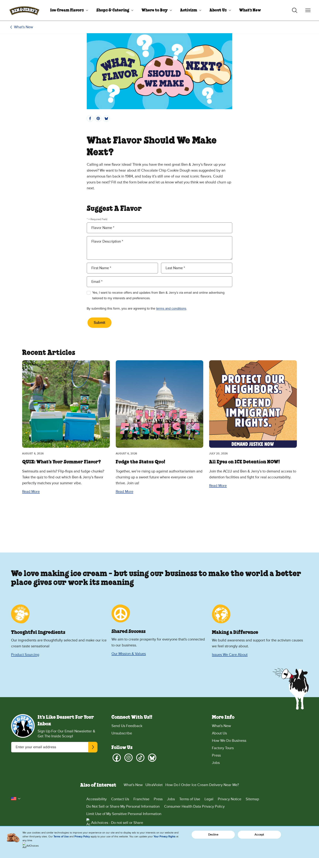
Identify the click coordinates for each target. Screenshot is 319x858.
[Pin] (98, 118)
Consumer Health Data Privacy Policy (194, 806)
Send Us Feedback (127, 726)
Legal (209, 799)
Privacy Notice (229, 799)
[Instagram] (128, 757)
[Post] (106, 118)
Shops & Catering (112, 10)
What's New (250, 10)
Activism (188, 10)
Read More (31, 491)
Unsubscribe (122, 733)
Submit (99, 322)
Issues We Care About (230, 654)
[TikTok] (140, 757)
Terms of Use (189, 799)
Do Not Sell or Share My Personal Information (123, 806)
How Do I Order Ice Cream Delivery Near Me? (202, 785)
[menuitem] (68, 10)
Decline (213, 834)
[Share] (90, 118)
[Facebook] (117, 757)
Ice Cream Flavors (67, 10)
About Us (218, 10)
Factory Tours (223, 748)
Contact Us (120, 799)
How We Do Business (229, 740)
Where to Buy (155, 10)
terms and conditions (171, 308)
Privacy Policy (82, 836)
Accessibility (96, 799)
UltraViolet (154, 785)
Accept (259, 834)
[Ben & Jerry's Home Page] (24, 10)
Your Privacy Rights (165, 836)
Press (216, 755)
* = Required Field (97, 219)
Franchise (141, 799)
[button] (16, 798)
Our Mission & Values (129, 654)
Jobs (216, 763)
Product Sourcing (25, 654)
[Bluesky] (152, 757)
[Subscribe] (92, 747)
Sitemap (252, 799)
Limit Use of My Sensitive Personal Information (123, 814)
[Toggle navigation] (308, 10)
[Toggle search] (294, 10)
